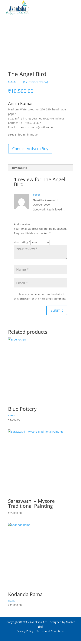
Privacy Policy (25, 631)
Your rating (22, 242)
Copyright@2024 (16, 622)
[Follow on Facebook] (33, 636)
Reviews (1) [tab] (19, 167)
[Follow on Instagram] (48, 636)
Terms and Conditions (50, 631)
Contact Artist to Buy (30, 148)
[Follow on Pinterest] (40, 636)
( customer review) (35, 82)
